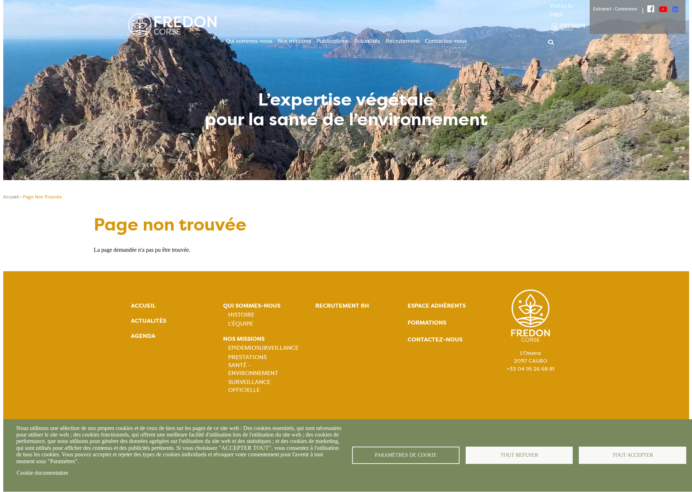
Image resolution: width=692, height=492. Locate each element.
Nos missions (294, 41)
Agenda (143, 336)
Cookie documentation (42, 473)
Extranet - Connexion (615, 8)
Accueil (11, 196)
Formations (427, 322)
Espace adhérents (437, 305)
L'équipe (240, 323)
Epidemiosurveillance (263, 348)
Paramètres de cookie (406, 455)
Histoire (241, 314)
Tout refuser (519, 455)
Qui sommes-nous (249, 41)
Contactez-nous (446, 41)
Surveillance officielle (249, 386)
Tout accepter (632, 455)
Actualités (367, 41)
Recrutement (403, 41)
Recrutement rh (342, 305)
